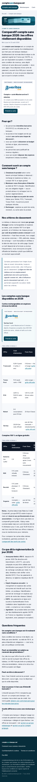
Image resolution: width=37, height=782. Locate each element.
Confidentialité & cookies (10, 750)
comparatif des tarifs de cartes (13, 542)
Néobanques (24, 7)
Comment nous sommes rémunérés (14, 746)
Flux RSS (5, 755)
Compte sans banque (9, 7)
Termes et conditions (28, 750)
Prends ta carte (10, 111)
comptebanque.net (13, 3)
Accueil (4, 13)
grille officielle (30, 382)
